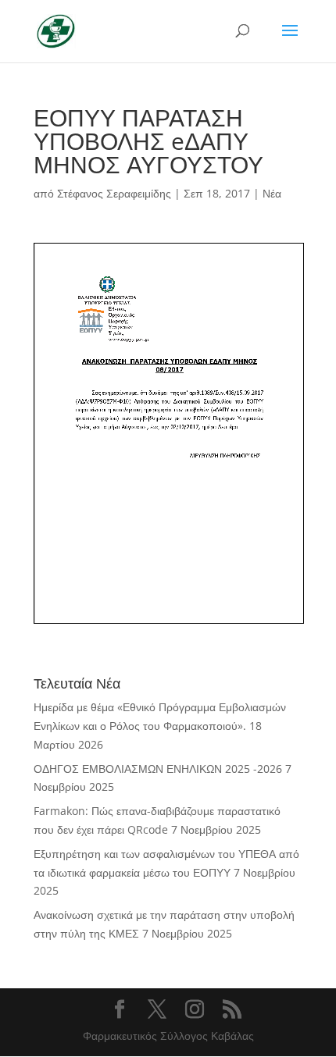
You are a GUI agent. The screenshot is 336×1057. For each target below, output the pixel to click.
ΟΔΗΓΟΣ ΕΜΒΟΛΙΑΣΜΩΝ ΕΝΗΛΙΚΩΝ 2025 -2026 (158, 768)
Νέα (272, 193)
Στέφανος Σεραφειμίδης (114, 193)
